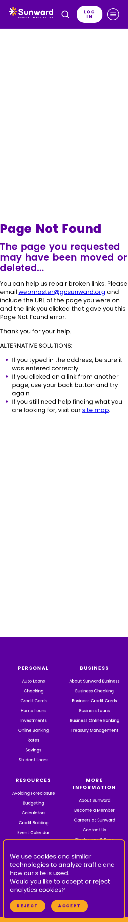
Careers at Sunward (94, 820)
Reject (27, 906)
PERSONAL (33, 668)
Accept (69, 906)
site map (95, 410)
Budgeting (33, 803)
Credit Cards (34, 701)
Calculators (34, 813)
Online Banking (33, 730)
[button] (113, 14)
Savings (33, 750)
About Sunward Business (94, 681)
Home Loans (33, 711)
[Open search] (65, 14)
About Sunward (94, 800)
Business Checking (94, 691)
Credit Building (34, 823)
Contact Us (94, 830)
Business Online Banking (94, 720)
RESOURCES (33, 780)
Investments (34, 720)
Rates (33, 740)
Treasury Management (94, 730)
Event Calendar (33, 833)
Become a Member (94, 810)
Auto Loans (33, 681)
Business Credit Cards (94, 701)
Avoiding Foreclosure (33, 793)
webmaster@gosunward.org (61, 292)
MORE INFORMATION (94, 784)
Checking (33, 691)
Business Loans (94, 711)
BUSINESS (94, 668)
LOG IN (90, 14)
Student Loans (34, 760)
